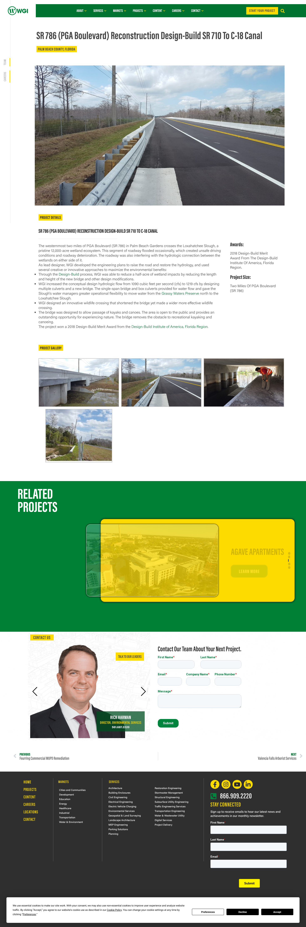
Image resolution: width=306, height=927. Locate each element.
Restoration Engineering (168, 788)
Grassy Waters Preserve (180, 293)
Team (4, 62)
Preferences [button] (29, 914)
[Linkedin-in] (248, 784)
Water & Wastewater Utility (169, 815)
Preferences (208, 912)
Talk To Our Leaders (130, 656)
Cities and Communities (72, 790)
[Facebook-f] (214, 784)
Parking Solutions (118, 829)
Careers (29, 804)
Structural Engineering (167, 797)
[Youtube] (237, 784)
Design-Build (69, 274)
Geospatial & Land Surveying (124, 815)
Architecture (115, 788)
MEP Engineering (118, 824)
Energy (63, 803)
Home (27, 782)
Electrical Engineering (120, 802)
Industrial (64, 813)
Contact (30, 819)
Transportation (67, 817)
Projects (30, 789)
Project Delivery (163, 824)
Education (64, 799)
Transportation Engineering (170, 811)
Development (66, 794)
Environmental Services (121, 811)
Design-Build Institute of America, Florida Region (169, 326)
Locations (31, 812)
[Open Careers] (183, 10)
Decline (242, 912)
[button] (282, 11)
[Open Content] (164, 10)
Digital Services (163, 820)
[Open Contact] (203, 10)
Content (30, 797)
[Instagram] (225, 784)
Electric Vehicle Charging (122, 806)
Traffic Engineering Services (170, 806)
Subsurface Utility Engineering (171, 802)
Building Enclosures (119, 792)
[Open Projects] (145, 10)
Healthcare (65, 808)
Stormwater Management (169, 792)
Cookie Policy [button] (114, 910)
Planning (113, 834)
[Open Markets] (125, 10)
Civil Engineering (117, 797)
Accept (277, 912)
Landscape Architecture (121, 820)
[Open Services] (105, 10)
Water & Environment (71, 822)
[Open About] (86, 10)
